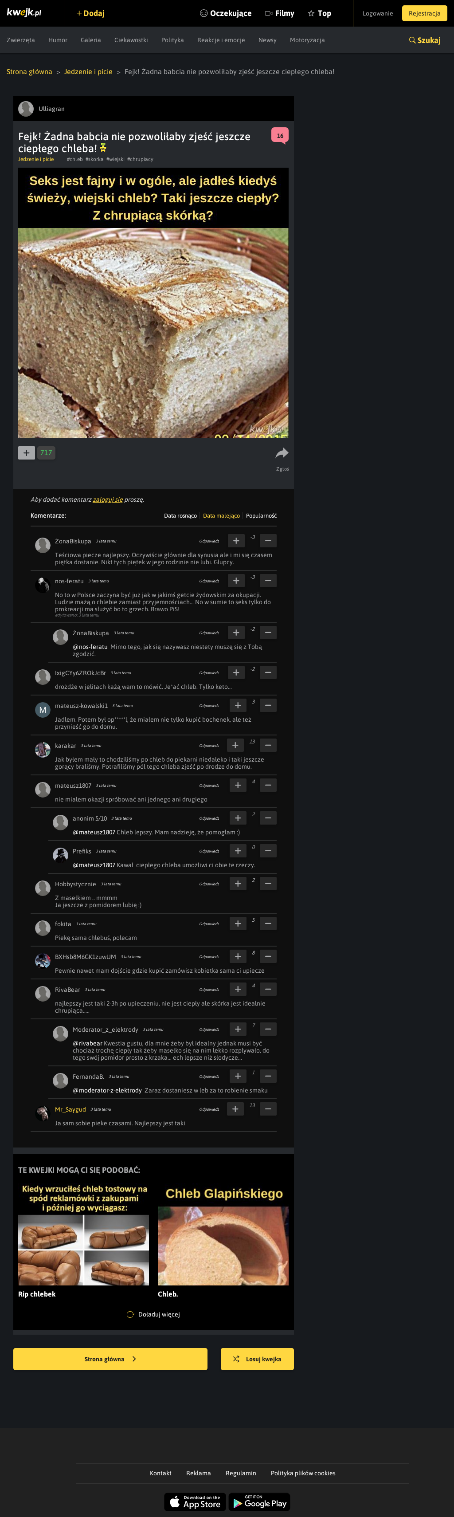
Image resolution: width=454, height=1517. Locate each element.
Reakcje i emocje (221, 39)
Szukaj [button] (429, 40)
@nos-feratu (90, 646)
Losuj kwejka (264, 1359)
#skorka (95, 159)
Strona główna (29, 71)
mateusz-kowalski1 (81, 705)
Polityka (172, 39)
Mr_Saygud (70, 1109)
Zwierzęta (21, 39)
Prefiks (82, 851)
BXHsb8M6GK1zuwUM (85, 956)
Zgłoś (283, 469)
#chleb (75, 159)
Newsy (267, 39)
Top (324, 13)
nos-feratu (69, 581)
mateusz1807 (73, 785)
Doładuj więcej (158, 1314)
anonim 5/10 (90, 818)
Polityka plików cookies (303, 1473)
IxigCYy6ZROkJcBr (80, 672)
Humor (57, 39)
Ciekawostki (131, 39)
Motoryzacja (307, 39)
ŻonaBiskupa (73, 541)
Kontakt (161, 1473)
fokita (63, 923)
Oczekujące (231, 13)
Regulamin (241, 1473)
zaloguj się (108, 499)
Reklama (198, 1473)
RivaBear (67, 989)
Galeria (91, 39)
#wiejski (115, 159)
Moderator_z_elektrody (105, 1029)
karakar (65, 745)
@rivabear (87, 1043)
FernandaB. (88, 1076)
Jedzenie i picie (88, 71)
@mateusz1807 (94, 832)
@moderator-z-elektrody (107, 1090)
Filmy (284, 13)
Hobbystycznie (75, 884)
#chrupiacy (140, 159)
